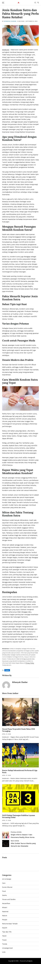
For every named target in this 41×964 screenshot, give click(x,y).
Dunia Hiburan (7, 887)
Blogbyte (29, 961)
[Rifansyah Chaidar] (6, 685)
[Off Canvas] (3, 2)
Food (4, 891)
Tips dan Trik (6, 932)
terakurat (5, 50)
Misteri (4, 907)
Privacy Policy (30, 663)
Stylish (4, 928)
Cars (3, 883)
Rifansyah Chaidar (10, 21)
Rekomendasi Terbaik (10, 924)
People (4, 920)
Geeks (7, 670)
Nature (4, 915)
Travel (4, 940)
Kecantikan (6, 903)
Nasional (5, 911)
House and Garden (9, 899)
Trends (4, 944)
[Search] (38, 2)
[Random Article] (35, 2)
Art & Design (6, 879)
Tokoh (4, 936)
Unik (3, 952)
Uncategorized (7, 948)
